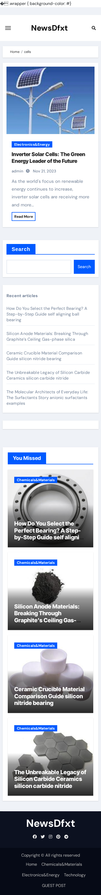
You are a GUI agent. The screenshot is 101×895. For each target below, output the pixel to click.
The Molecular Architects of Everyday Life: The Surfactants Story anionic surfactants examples (47, 397)
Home (31, 864)
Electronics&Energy (32, 144)
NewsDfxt (49, 28)
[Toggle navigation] (8, 28)
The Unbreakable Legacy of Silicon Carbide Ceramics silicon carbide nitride (48, 375)
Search (21, 249)
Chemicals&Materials (36, 480)
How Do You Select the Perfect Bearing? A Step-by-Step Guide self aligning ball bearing (46, 314)
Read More (23, 216)
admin (17, 171)
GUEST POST (54, 885)
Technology (75, 875)
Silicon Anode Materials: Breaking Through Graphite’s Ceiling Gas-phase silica (47, 336)
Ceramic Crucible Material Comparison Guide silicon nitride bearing (44, 355)
